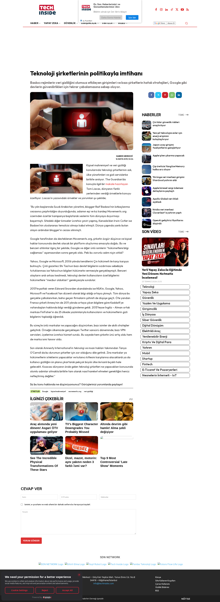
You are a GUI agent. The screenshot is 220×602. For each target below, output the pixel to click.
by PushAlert (87, 20)
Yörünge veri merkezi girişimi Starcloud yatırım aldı (168, 179)
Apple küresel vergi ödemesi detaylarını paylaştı (168, 189)
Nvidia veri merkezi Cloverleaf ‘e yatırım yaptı (167, 211)
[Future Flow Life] (170, 563)
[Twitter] (177, 9)
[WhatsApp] (172, 95)
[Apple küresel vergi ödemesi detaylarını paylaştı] (146, 191)
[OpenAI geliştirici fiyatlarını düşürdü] (146, 223)
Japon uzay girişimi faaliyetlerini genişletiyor (167, 146)
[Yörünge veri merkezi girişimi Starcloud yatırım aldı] (146, 180)
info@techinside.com (103, 583)
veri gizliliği (88, 391)
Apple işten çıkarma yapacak (168, 155)
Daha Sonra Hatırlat (110, 17)
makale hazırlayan (117, 184)
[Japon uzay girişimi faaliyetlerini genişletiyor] (146, 147)
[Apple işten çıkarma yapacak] (146, 158)
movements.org (75, 391)
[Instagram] (161, 9)
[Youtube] (182, 9)
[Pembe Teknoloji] (143, 563)
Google (45, 391)
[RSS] (187, 9)
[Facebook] (156, 9)
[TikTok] (171, 9)
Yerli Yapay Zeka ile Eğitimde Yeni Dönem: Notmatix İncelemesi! (162, 273)
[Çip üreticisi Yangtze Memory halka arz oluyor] (146, 169)
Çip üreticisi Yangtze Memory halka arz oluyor (169, 168)
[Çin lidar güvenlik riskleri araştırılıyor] (146, 125)
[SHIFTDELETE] (51, 563)
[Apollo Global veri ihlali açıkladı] (146, 202)
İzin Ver (132, 17)
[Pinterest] (165, 95)
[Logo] (51, 10)
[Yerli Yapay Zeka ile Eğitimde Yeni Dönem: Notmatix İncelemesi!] (165, 251)
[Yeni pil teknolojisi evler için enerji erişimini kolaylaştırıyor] (146, 136)
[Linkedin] (166, 9)
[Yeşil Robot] (96, 563)
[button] (186, 23)
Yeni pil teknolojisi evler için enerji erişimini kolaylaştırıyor (167, 136)
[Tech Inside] (118, 563)
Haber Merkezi (124, 156)
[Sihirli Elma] (75, 563)
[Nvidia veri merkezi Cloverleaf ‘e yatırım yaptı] (146, 212)
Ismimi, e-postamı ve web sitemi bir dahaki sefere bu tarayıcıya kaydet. (58, 504)
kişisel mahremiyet (58, 391)
